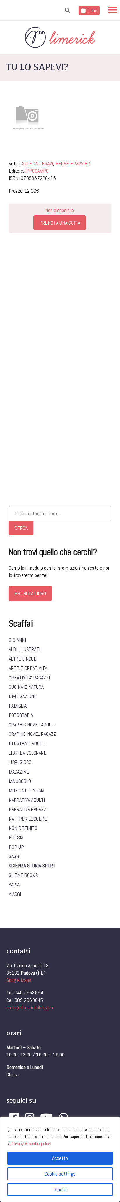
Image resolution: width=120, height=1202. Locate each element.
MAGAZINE (19, 771)
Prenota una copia (59, 222)
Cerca (21, 528)
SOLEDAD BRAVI (37, 163)
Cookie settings (60, 1173)
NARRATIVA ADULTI (27, 799)
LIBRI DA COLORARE (28, 752)
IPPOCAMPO (37, 170)
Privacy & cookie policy (31, 1143)
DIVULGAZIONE (23, 696)
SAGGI (14, 856)
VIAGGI (15, 894)
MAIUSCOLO (20, 781)
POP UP (16, 847)
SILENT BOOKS (23, 875)
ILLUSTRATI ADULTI (27, 743)
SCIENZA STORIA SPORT (32, 865)
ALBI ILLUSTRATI (24, 649)
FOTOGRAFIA (21, 715)
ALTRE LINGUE (23, 658)
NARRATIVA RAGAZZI (28, 809)
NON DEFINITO (23, 828)
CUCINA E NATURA (26, 686)
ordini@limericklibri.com (29, 1007)
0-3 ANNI (17, 639)
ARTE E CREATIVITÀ (28, 668)
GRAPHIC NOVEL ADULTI (32, 724)
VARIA (14, 884)
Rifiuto (60, 1189)
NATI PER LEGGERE (28, 818)
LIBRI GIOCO (20, 762)
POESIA (16, 837)
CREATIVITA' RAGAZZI (29, 677)
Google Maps (18, 980)
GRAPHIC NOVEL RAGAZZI (33, 734)
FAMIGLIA (18, 705)
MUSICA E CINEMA (26, 790)
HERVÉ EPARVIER (72, 163)
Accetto (60, 1158)
